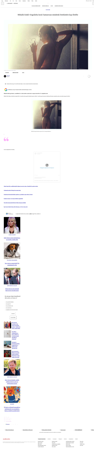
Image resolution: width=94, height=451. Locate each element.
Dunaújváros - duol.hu (54, 441)
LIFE (30, 213)
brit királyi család (12, 285)
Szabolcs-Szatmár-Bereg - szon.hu (70, 446)
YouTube (48, 9)
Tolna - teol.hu (81, 441)
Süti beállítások (78, 430)
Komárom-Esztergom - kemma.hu (70, 442)
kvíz (52, 5)
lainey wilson (12, 234)
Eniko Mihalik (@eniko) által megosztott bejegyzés (42, 180)
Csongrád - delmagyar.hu (41, 446)
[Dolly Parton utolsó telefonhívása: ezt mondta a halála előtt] (12, 225)
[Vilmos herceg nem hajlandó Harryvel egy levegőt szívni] (12, 276)
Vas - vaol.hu (81, 442)
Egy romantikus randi (9, 305)
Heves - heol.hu (54, 446)
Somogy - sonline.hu (68, 445)
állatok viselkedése (12, 260)
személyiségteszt (59, 5)
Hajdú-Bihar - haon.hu (54, 445)
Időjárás (16, 3)
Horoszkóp (9, 3)
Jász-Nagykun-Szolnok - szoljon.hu (70, 441)
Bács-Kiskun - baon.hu (40, 441)
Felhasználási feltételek (46, 429)
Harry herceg (45, 5)
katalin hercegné (36, 5)
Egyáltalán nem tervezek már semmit (12, 309)
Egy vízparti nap (8, 307)
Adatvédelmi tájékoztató (28, 429)
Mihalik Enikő (15, 72)
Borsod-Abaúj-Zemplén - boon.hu (42, 445)
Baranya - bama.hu (40, 442)
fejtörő (12, 404)
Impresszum (63, 429)
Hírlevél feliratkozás (9, 429)
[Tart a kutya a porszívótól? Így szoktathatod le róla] (12, 250)
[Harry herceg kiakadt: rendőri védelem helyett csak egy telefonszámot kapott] (12, 367)
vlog (23, 72)
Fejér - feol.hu (53, 442)
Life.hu (8, 75)
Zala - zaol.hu (81, 445)
